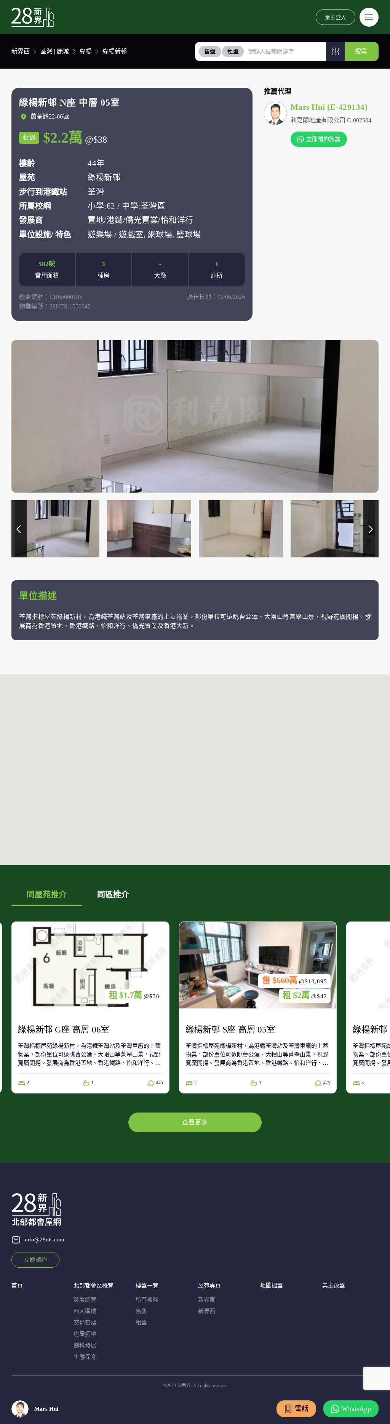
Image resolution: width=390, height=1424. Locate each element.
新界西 (20, 51)
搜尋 (361, 51)
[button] (335, 51)
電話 (301, 1409)
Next (371, 528)
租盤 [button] (233, 51)
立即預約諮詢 (323, 139)
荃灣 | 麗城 (54, 51)
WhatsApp (356, 1409)
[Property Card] (82, 1007)
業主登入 (335, 17)
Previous (19, 528)
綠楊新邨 (114, 51)
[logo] (32, 17)
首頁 (17, 1286)
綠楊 (86, 51)
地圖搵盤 (271, 1286)
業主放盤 (333, 1286)
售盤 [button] (210, 51)
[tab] (210, 51)
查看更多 (195, 1122)
